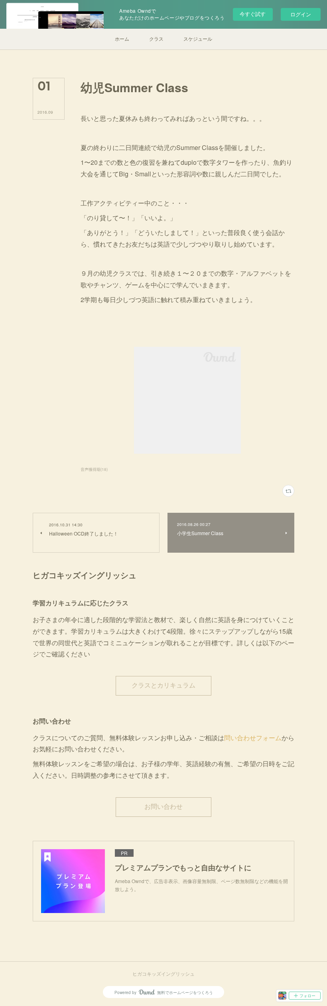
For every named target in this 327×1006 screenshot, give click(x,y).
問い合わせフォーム (253, 737)
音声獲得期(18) (94, 469)
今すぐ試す (253, 14)
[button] (122, 39)
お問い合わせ (163, 806)
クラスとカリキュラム (163, 685)
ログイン (300, 14)
